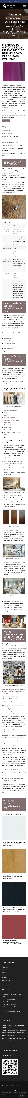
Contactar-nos (6, 980)
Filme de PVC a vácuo (8, 1002)
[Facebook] (3, 1055)
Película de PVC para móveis (9, 1004)
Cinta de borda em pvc (8, 996)
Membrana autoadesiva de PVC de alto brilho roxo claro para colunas (14, 21)
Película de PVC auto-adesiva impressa (12, 994)
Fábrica (4, 970)
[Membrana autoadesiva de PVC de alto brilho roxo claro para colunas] (14, 71)
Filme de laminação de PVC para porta (11, 1011)
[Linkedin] (8, 1055)
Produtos (4, 972)
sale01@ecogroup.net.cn (18, 0)
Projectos (4, 975)
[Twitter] (5, 1055)
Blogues (4, 977)
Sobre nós (5, 967)
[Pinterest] (10, 1055)
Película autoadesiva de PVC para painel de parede (13, 1007)
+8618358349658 (17, 1)
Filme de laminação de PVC (9, 999)
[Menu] (24, 6)
